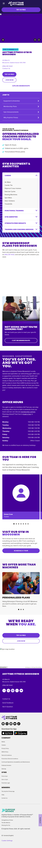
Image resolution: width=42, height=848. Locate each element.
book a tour (27, 414)
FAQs (3, 794)
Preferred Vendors (6, 765)
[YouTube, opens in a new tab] (14, 723)
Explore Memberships (21, 86)
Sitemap (4, 768)
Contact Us (6, 68)
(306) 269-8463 (7, 66)
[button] (35, 39)
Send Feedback (7, 703)
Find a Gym (5, 776)
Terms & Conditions (7, 755)
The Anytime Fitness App (8, 791)
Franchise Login (6, 782)
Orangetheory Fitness (7, 820)
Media (3, 741)
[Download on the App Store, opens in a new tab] (7, 733)
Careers (4, 745)
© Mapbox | (28, 667)
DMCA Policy (5, 751)
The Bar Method (6, 822)
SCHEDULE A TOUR (21, 550)
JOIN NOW (9, 80)
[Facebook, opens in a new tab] (3, 723)
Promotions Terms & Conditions (10, 758)
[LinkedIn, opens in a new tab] (11, 723)
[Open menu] (4, 4)
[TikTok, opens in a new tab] (18, 723)
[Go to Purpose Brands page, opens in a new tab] (8, 810)
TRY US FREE (21, 10)
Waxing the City (6, 825)
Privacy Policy (5, 748)
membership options (28, 412)
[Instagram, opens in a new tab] (7, 723)
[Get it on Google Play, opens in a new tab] (20, 733)
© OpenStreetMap (36, 667)
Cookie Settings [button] (7, 840)
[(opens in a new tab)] (4, 690)
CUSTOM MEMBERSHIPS (21, 340)
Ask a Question (7, 706)
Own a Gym (5, 779)
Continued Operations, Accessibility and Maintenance (16, 762)
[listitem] (21, 496)
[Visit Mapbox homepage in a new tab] (4, 667)
